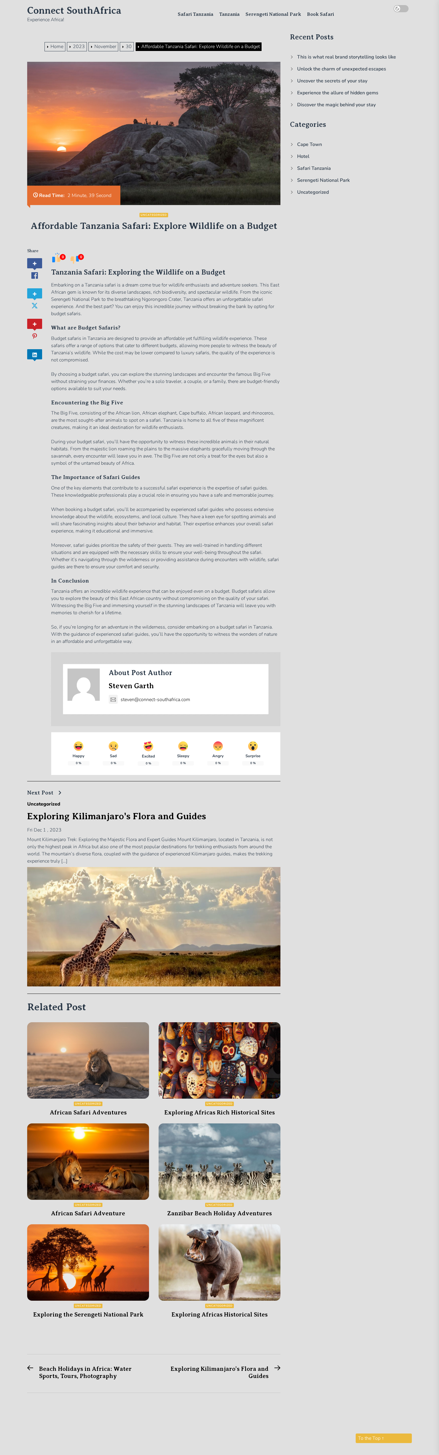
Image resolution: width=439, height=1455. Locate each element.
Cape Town (309, 144)
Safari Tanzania (195, 14)
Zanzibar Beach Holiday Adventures (219, 1213)
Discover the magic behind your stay (336, 104)
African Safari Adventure (88, 1213)
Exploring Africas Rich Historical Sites (219, 1112)
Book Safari (320, 14)
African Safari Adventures (88, 1112)
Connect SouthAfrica (74, 10)
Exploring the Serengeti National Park (88, 1314)
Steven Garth (131, 686)
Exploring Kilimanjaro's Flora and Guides (116, 816)
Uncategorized (154, 215)
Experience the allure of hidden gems (337, 93)
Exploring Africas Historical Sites (219, 1314)
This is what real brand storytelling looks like (346, 57)
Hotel (303, 156)
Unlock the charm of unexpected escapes (341, 69)
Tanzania (229, 14)
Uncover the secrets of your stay (332, 81)
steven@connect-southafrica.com (155, 699)
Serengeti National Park (273, 14)
